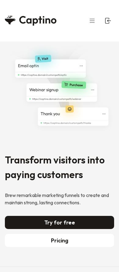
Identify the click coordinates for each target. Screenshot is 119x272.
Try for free (59, 222)
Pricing (59, 240)
